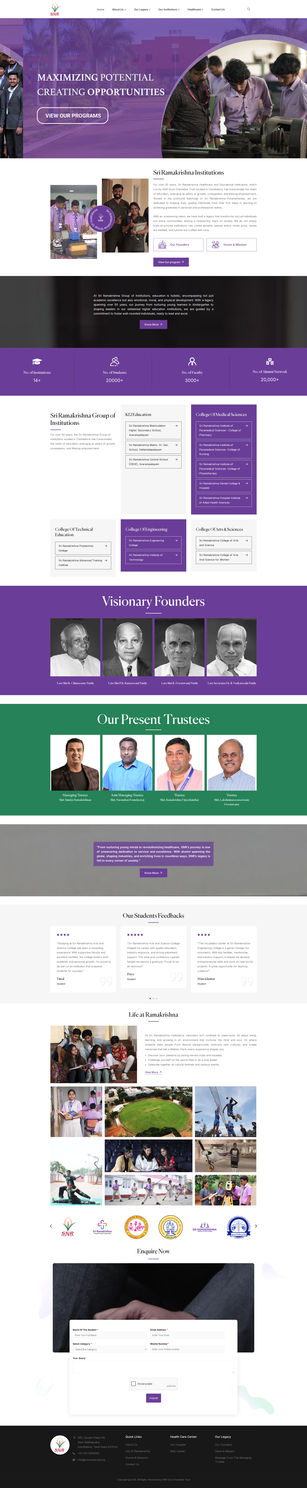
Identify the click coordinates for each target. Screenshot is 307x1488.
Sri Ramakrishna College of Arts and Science (218, 543)
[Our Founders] (162, 245)
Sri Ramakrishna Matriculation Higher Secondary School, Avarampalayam (147, 430)
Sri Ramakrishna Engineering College (146, 543)
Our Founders (179, 244)
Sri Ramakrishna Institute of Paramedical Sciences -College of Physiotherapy (219, 469)
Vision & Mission (235, 244)
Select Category (82, 1343)
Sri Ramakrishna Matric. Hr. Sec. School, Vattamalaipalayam (149, 447)
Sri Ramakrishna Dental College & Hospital (219, 486)
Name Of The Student (85, 1329)
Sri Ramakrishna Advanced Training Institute (80, 563)
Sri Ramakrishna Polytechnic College (76, 548)
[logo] (55, 8)
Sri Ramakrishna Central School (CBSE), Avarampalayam (148, 462)
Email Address (159, 1329)
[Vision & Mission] (216, 245)
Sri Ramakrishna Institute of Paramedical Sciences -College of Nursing (219, 449)
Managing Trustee (75, 795)
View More (152, 1072)
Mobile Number (159, 1343)
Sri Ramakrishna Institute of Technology (146, 557)
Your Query (79, 1358)
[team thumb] (75, 762)
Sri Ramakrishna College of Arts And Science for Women (218, 557)
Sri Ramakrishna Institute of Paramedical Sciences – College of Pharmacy (220, 430)
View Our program (169, 262)
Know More (152, 324)
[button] (4, 88)
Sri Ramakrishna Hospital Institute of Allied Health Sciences (219, 500)
